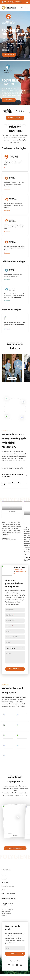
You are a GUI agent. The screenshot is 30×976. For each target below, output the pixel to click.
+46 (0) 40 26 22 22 (7, 904)
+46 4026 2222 (18, 569)
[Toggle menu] (26, 7)
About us (4, 875)
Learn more (8, 54)
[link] (9, 7)
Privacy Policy (5, 882)
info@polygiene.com (20, 572)
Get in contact (14, 669)
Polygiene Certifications (8, 893)
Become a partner (14, 118)
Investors (4, 879)
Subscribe (14, 953)
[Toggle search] (22, 7)
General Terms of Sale (8, 886)
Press (3, 889)
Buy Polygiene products (14, 848)
